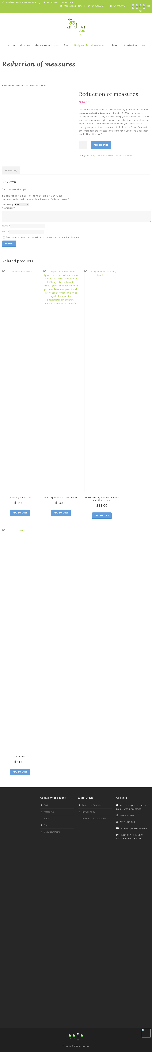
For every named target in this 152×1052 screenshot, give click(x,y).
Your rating (8, 204)
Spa (66, 45)
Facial (46, 805)
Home (11, 45)
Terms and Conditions (92, 805)
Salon (114, 45)
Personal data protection (94, 818)
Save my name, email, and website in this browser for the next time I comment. (44, 237)
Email (5, 231)
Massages (49, 811)
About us (24, 45)
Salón (46, 818)
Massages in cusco (46, 45)
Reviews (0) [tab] (11, 170)
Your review (8, 207)
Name (6, 225)
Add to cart (101, 145)
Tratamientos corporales (120, 155)
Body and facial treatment (90, 45)
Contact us (130, 45)
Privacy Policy (88, 811)
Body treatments (16, 85)
